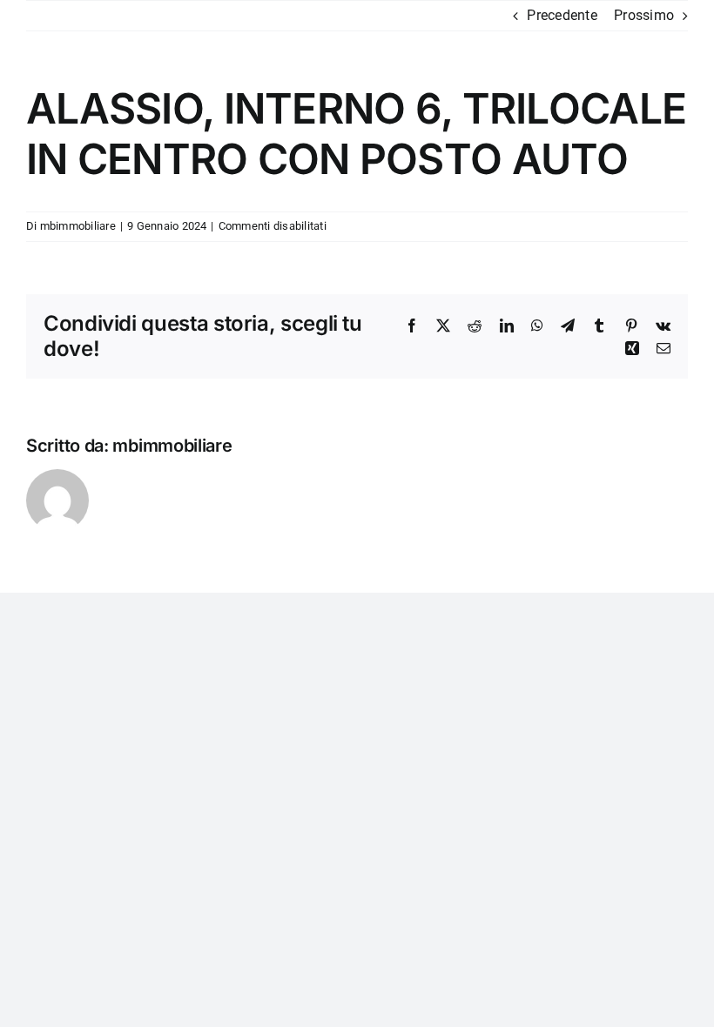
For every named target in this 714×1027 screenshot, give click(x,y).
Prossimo (644, 15)
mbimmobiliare (78, 225)
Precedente (561, 15)
